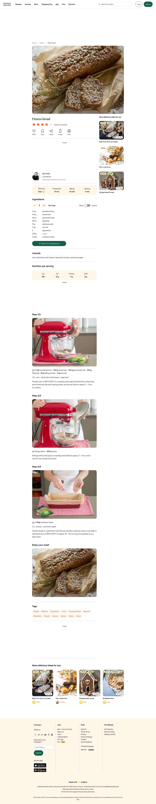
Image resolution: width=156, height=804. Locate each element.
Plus (60, 742)
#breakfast (37, 616)
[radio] (34, 124)
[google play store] (43, 770)
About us (60, 732)
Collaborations (62, 737)
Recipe (34, 43)
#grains (63, 616)
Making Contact (109, 734)
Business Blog (109, 732)
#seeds (47, 616)
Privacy (83, 734)
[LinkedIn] (51, 734)
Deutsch (84, 750)
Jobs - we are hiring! (64, 729)
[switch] (87, 205)
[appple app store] (43, 765)
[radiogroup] (42, 125)
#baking (44, 611)
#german (86, 611)
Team (59, 734)
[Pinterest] (48, 734)
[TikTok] (42, 734)
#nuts (64, 611)
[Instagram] (38, 734)
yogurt (44, 233)
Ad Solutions (108, 729)
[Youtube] (45, 734)
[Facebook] (35, 734)
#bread (36, 611)
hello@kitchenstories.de (111, 786)
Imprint (83, 729)
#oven (78, 616)
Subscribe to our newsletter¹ (40, 741)
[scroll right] (127, 681)
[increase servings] (44, 205)
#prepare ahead (75, 611)
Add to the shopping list (50, 243)
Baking (42, 43)
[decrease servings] (34, 205)
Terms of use (85, 732)
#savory (55, 616)
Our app (60, 739)
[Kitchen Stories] (7, 4)
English (91, 750)
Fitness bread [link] (52, 43)
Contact (83, 739)
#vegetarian (54, 611)
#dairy (71, 616)
